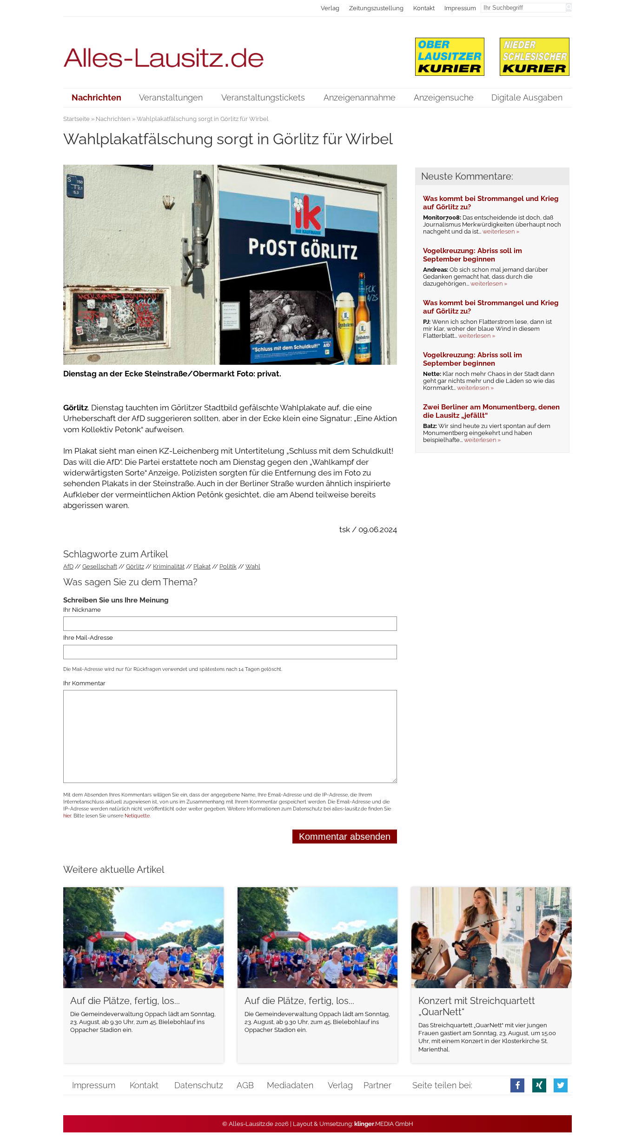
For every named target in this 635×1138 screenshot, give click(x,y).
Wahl (252, 566)
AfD (68, 566)
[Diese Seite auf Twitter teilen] (561, 1085)
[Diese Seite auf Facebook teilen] (517, 1085)
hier (67, 816)
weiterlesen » (501, 231)
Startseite (76, 118)
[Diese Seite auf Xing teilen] (539, 1085)
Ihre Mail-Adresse (88, 638)
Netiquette (137, 816)
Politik (228, 566)
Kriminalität (169, 566)
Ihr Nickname (82, 609)
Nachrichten (113, 118)
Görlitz (135, 566)
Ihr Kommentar (84, 683)
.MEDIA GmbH (383, 1123)
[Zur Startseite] (230, 51)
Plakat (202, 566)
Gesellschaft (99, 566)
